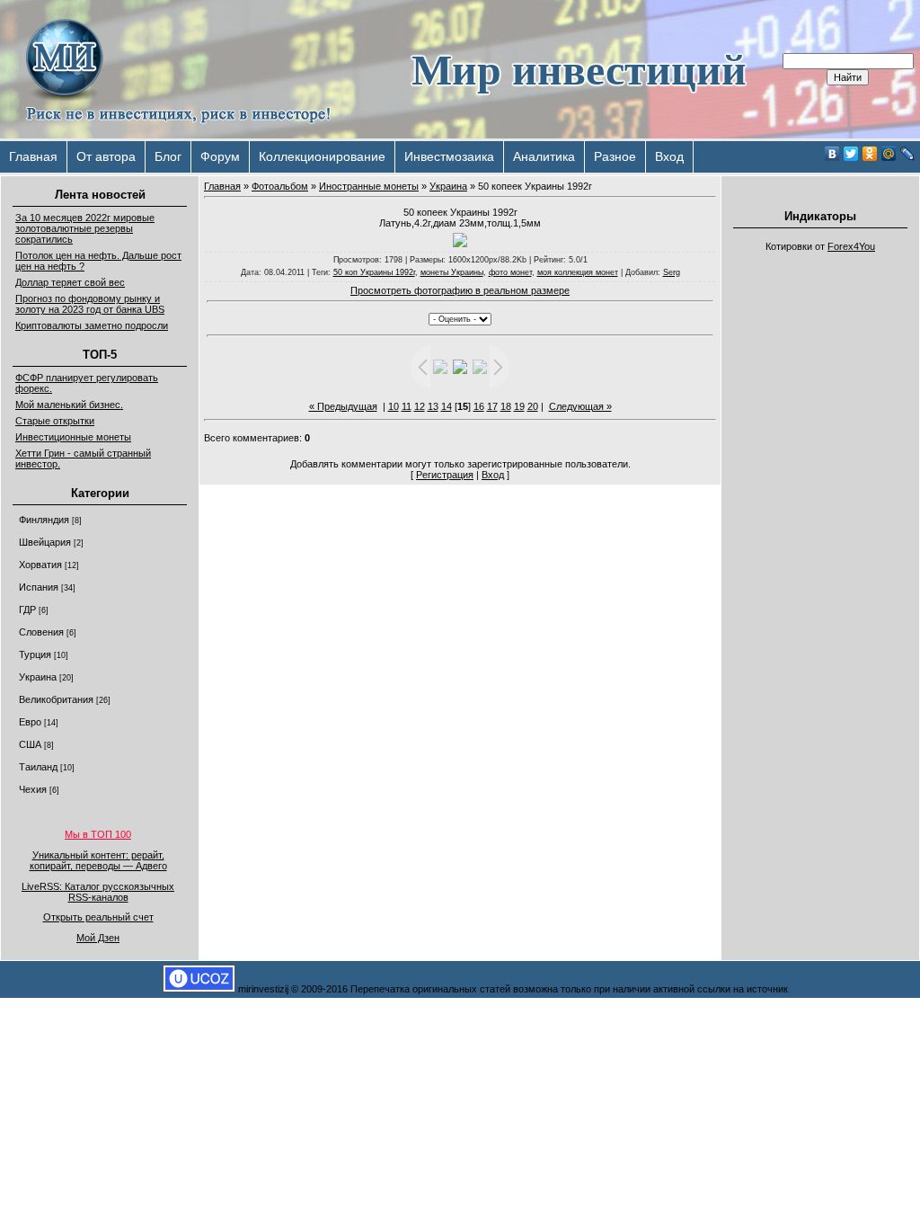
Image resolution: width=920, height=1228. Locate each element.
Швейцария (45, 542)
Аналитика (544, 156)
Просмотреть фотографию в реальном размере (460, 290)
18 (505, 406)
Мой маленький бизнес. (69, 404)
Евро (30, 721)
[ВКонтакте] (832, 153)
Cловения (41, 632)
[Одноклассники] (870, 153)
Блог (168, 156)
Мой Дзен (97, 937)
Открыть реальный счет (98, 917)
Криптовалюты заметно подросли (91, 325)
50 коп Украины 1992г (374, 272)
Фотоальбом (280, 186)
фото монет (510, 272)
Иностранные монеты (369, 186)
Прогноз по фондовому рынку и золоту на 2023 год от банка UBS (89, 304)
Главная (33, 156)
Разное (615, 156)
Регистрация (444, 474)
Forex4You (851, 246)
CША (30, 744)
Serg (671, 272)
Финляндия (44, 519)
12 (419, 406)
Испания (38, 587)
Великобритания (56, 699)
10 (393, 406)
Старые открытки (54, 420)
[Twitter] (851, 153)
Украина (38, 677)
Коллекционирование (322, 156)
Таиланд (38, 766)
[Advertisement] (820, 530)
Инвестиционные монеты (73, 437)
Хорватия (40, 564)
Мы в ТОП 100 (98, 834)
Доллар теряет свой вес (70, 282)
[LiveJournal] (907, 153)
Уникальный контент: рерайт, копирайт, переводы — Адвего (98, 860)
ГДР (27, 609)
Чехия (33, 789)
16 (478, 406)
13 (433, 406)
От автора (106, 156)
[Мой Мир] (889, 153)
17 (492, 406)
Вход (669, 156)
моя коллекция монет (577, 272)
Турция (35, 654)
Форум (220, 156)
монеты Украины (451, 272)
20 (532, 406)
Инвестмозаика (449, 156)
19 (519, 406)
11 (406, 406)
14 (446, 406)
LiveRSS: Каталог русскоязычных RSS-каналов (98, 892)
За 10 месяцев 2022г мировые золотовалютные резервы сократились (85, 228)
